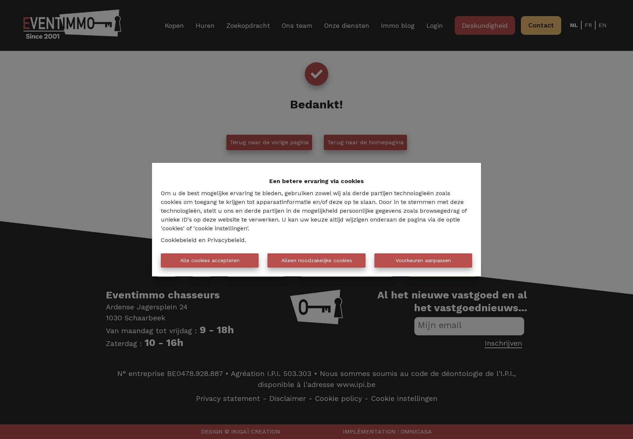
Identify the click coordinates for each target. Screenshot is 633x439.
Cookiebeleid (179, 240)
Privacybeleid (226, 240)
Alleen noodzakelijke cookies (316, 260)
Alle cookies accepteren (210, 260)
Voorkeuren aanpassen (423, 260)
